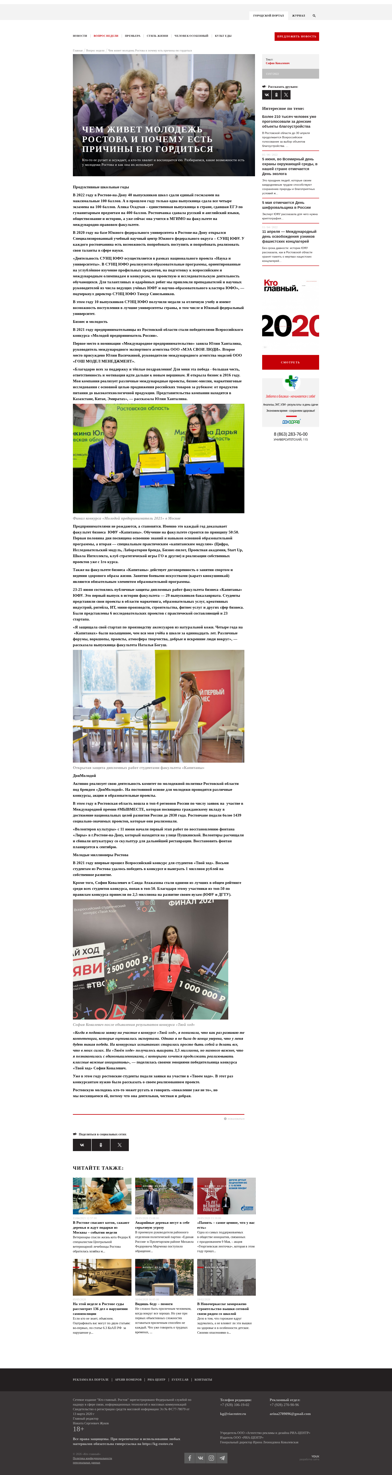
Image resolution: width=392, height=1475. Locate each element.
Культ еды (223, 35)
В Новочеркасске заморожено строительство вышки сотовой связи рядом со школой (223, 1309)
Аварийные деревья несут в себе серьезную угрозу (162, 1225)
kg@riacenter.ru (233, 1414)
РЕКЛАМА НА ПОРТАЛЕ (91, 1379)
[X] (119, 1145)
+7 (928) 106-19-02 (234, 1405)
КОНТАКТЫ (203, 1379)
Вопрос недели (106, 35)
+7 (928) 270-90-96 (284, 1405)
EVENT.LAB (180, 1379)
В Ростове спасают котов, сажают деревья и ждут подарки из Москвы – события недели (101, 1227)
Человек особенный (191, 35)
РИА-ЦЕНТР (157, 1379)
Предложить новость (296, 36)
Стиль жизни (157, 35)
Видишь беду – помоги (154, 1304)
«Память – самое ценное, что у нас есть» (226, 1225)
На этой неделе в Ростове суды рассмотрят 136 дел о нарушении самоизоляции (100, 1309)
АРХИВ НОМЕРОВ (128, 1379)
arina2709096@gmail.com (290, 1414)
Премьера (132, 35)
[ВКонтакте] (82, 1145)
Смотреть (290, 362)
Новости (80, 35)
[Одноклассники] (101, 1145)
